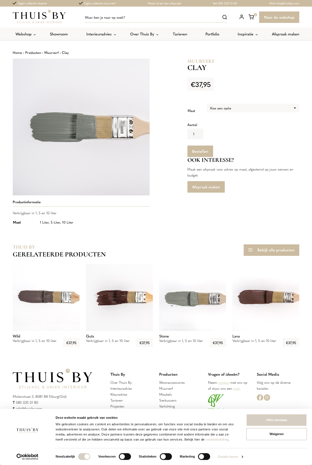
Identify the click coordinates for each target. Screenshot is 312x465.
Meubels (165, 394)
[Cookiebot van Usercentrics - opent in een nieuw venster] (27, 457)
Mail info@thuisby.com (284, 3)
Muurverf (51, 52)
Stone (164, 336)
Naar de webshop (279, 17)
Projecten (117, 406)
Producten (33, 52)
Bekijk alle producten (276, 249)
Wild (16, 336)
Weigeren (277, 434)
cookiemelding (217, 439)
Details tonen (228, 456)
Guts (90, 336)
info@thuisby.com (29, 408)
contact (223, 382)
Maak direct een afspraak (164, 3)
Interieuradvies (121, 388)
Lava (236, 336)
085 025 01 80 (27, 402)
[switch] (125, 456)
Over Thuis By (121, 382)
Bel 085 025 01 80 (225, 3)
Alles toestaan (276, 420)
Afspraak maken (206, 186)
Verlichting (167, 406)
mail (236, 388)
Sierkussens (168, 400)
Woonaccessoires (172, 382)
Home (17, 52)
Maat (191, 110)
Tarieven (116, 400)
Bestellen (200, 151)
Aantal (192, 124)
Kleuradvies (118, 394)
